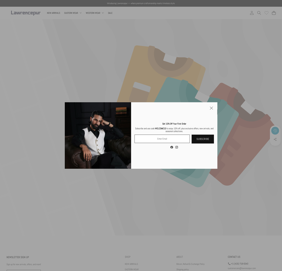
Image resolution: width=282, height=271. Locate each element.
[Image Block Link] (98, 135)
